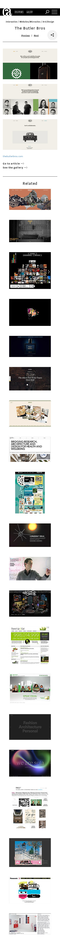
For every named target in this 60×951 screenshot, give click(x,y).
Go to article (11, 163)
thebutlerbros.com (13, 156)
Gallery (29, 12)
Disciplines (19, 12)
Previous (25, 35)
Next (36, 35)
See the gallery (13, 167)
